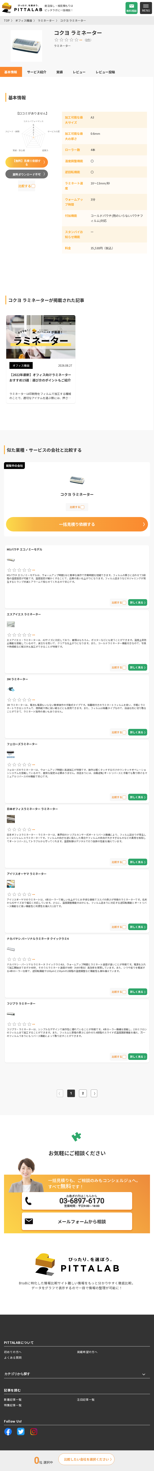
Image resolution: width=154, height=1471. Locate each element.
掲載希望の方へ (87, 1352)
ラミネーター (46, 20)
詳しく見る (136, 602)
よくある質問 (13, 1357)
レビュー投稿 (105, 71)
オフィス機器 (23, 20)
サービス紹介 (36, 71)
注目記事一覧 (86, 1400)
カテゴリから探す (17, 1373)
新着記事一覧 (13, 1400)
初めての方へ (13, 1352)
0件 (88, 40)
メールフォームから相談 (82, 1221)
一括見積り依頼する (77, 524)
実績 (59, 71)
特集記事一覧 (13, 1405)
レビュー (79, 71)
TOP (7, 20)
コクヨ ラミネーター (73, 20)
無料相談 (131, 11)
